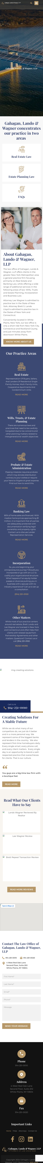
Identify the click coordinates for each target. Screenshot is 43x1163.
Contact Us (32, 1131)
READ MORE (21, 395)
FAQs (15, 1131)
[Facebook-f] (12, 1139)
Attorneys (22, 1131)
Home (8, 1131)
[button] (36, 3)
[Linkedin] (30, 1139)
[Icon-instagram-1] (21, 1139)
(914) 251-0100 (21, 594)
